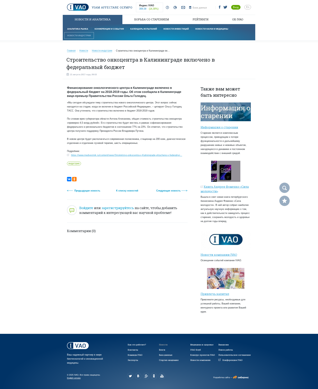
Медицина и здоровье (201, 344)
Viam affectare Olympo (111, 7)
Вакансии (223, 344)
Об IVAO (237, 19)
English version (74, 378)
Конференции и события (109, 29)
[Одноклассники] (74, 179)
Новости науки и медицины (211, 29)
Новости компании (200, 360)
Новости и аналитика (93, 19)
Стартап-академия (169, 360)
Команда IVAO (135, 355)
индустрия (74, 163)
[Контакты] (182, 7)
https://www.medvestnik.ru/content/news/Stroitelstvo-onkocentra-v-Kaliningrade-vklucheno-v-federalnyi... (126, 155)
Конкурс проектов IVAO (202, 355)
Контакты (133, 349)
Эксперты (133, 360)
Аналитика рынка (77, 29)
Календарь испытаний (143, 29)
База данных (165, 355)
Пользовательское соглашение (234, 355)
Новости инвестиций (176, 29)
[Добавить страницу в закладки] (284, 201)
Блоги (162, 349)
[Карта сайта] (174, 7)
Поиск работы (225, 349)
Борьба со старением (151, 19)
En (247, 7)
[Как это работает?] (166, 7)
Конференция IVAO (232, 360)
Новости (163, 344)
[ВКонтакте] (69, 179)
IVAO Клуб (195, 349)
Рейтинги (201, 19)
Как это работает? (137, 344)
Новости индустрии (79, 35)
